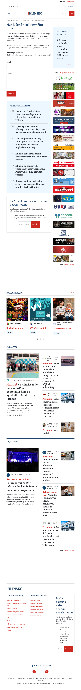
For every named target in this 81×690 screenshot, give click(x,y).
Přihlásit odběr (21, 360)
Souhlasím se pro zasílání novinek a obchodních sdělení (20, 351)
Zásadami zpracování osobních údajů (20, 350)
